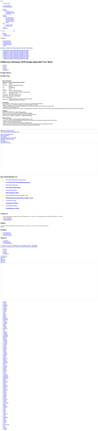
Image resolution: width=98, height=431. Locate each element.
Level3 (23, 246)
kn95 (11, 246)
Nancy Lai (3, 260)
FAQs (4, 27)
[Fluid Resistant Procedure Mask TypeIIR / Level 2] (17, 195)
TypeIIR (17, 246)
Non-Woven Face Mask (6, 142)
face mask (3, 246)
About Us (5, 10)
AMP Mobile (34, 245)
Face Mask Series (9, 17)
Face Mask (3, 140)
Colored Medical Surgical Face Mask (8, 137)
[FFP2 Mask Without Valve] (12, 184)
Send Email (3, 257)
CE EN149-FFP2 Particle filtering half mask (18, 182)
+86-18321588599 (7, 5)
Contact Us (5, 28)
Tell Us (2, 258)
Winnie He (3, 262)
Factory (4, 15)
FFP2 (13, 246)
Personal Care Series (10, 21)
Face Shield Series (10, 20)
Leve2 (20, 246)
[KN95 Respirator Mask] (11, 190)
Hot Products (24, 245)
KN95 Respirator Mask (12, 192)
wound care (27, 246)
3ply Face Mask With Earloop (7, 134)
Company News (9, 24)
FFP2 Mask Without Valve (13, 187)
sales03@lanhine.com (7, 6)
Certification (8, 14)
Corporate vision (9, 11)
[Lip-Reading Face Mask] (11, 205)
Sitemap (29, 245)
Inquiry (2, 227)
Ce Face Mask (4, 136)
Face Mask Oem (4, 141)
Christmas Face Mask (9, 130)
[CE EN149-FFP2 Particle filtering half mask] (16, 179)
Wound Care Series (10, 18)
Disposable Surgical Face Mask (7, 139)
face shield (7, 246)
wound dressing (33, 246)
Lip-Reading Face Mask (12, 208)
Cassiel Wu (3, 259)
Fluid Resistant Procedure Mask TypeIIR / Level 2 (19, 198)
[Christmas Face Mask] (11, 200)
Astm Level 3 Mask (5, 135)
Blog (4, 23)
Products (5, 16)
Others (7, 22)
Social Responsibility (10, 12)
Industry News (9, 26)
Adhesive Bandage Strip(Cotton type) (11, 131)
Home (4, 9)
